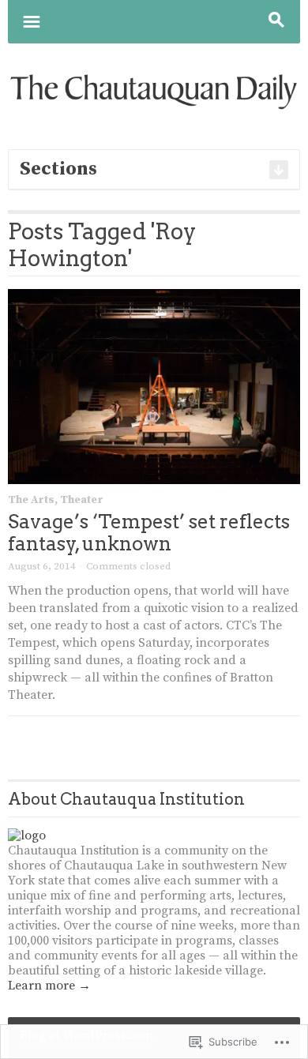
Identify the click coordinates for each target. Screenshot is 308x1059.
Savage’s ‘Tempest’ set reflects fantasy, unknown (149, 532)
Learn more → (49, 985)
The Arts (31, 500)
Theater (81, 500)
